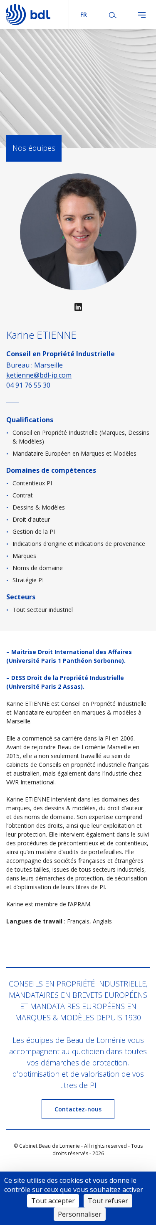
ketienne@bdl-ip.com (39, 375)
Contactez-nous (78, 1109)
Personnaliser (80, 1214)
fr (83, 14)
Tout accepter (53, 1200)
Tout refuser (108, 1200)
